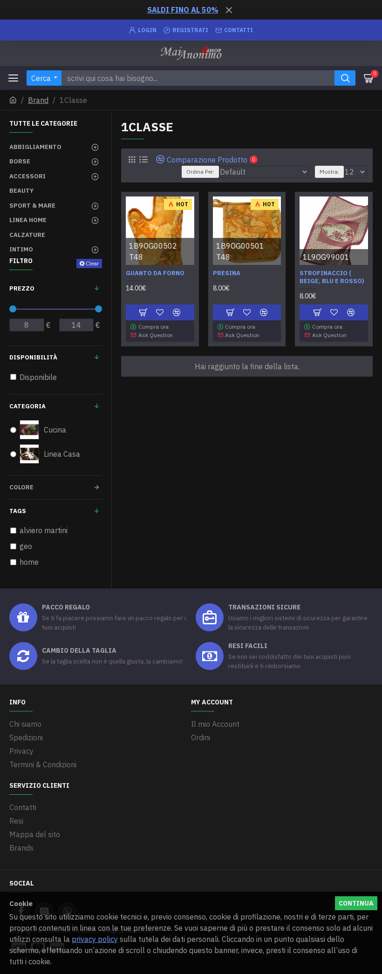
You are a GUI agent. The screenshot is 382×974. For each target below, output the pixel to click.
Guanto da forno (155, 273)
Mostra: (329, 171)
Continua (356, 903)
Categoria (27, 406)
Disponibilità (33, 357)
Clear (92, 263)
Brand (38, 100)
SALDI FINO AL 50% (182, 9)
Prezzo (21, 288)
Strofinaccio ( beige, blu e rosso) (332, 277)
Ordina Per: (200, 171)
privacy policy (95, 939)
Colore (21, 487)
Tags (17, 511)
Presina (226, 273)
